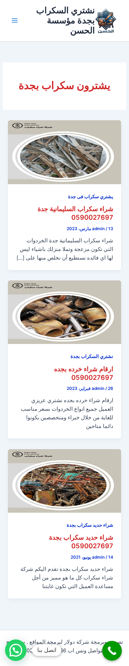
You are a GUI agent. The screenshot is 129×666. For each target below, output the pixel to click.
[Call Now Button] (112, 651)
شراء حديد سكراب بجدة (90, 525)
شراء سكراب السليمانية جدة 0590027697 (75, 213)
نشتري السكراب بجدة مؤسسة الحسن (65, 20)
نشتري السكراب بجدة (92, 356)
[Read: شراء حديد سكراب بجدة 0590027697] (64, 480)
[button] (16, 650)
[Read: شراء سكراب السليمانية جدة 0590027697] (64, 152)
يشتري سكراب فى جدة (90, 196)
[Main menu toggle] (14, 20)
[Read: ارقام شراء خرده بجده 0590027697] (64, 312)
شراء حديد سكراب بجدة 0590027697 (81, 541)
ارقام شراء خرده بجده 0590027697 (83, 373)
